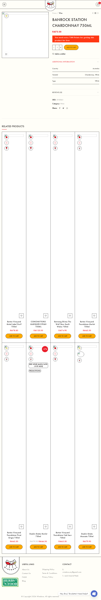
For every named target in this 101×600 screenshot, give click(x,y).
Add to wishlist (60, 54)
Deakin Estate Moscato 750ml (87, 535)
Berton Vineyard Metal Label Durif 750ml (14, 324)
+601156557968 (71, 576)
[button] (14, 336)
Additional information (63, 62)
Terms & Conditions (49, 573)
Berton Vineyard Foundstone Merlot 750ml (87, 324)
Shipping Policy (48, 569)
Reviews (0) (57, 92)
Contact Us (26, 573)
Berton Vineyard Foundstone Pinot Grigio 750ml (14, 535)
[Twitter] (64, 108)
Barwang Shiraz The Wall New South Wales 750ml (62, 324)
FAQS (24, 577)
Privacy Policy (47, 577)
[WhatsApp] (67, 108)
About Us (25, 569)
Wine (60, 13)
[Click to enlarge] (6, 54)
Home (54, 13)
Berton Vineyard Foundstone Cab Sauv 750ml (63, 535)
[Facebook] (60, 108)
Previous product (93, 13)
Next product (98, 13)
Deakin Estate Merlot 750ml (38, 535)
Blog (24, 581)
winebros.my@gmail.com (71, 572)
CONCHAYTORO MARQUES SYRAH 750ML (38, 324)
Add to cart (71, 47)
